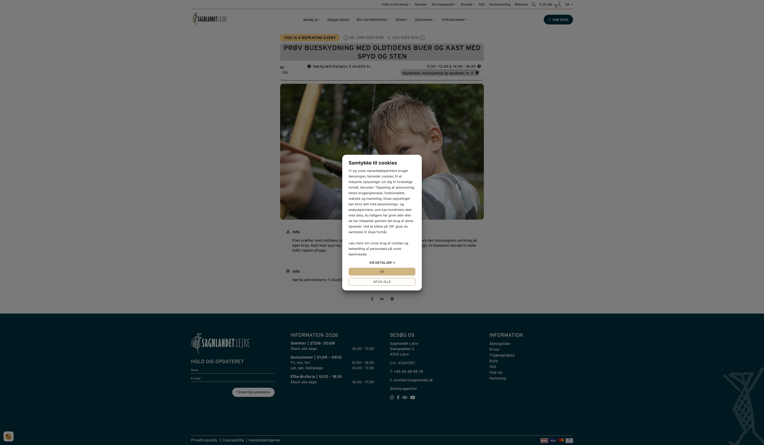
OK (382, 272)
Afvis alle (382, 282)
